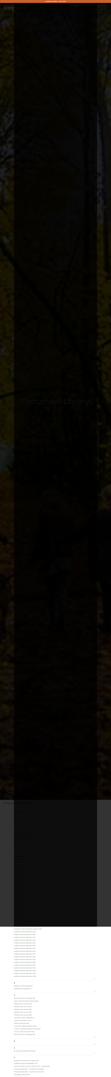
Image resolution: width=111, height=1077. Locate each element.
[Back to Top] (94, 980)
